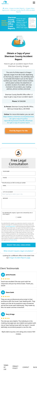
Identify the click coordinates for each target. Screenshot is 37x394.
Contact (26, 367)
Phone (5, 177)
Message (5, 198)
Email (4, 185)
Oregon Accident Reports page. (20, 258)
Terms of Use (13, 240)
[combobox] (18, 194)
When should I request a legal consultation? (18, 251)
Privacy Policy (15, 367)
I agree (19, 217)
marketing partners (10, 226)
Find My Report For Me (18, 131)
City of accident (8, 192)
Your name (6, 171)
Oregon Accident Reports (17, 8)
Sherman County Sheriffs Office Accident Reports (22, 11)
